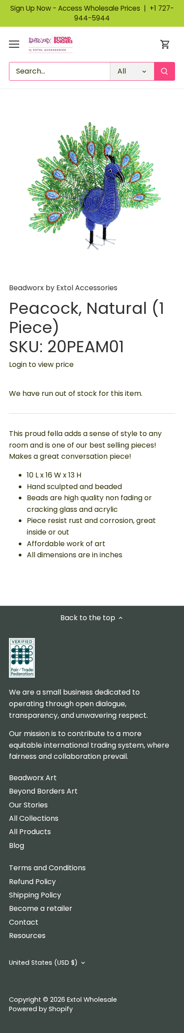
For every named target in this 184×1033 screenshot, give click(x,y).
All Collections (34, 818)
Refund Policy (32, 882)
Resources (27, 935)
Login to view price (41, 364)
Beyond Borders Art (43, 791)
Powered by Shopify (41, 1008)
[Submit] (164, 71)
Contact (23, 922)
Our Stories (28, 805)
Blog (16, 845)
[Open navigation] (14, 44)
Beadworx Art (33, 778)
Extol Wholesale (92, 999)
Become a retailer (40, 908)
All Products (30, 832)
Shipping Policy (35, 895)
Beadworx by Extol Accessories (63, 288)
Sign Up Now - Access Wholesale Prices (80, 8)
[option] (92, 189)
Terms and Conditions (47, 868)
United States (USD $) (43, 963)
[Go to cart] (165, 44)
